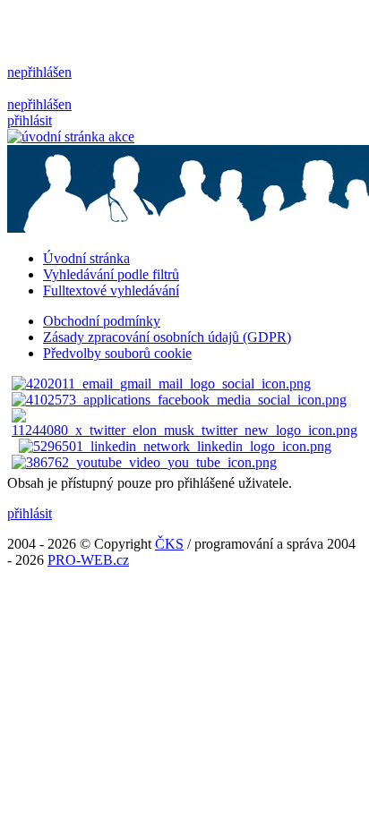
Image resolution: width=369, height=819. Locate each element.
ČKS (169, 543)
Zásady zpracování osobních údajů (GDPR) (167, 337)
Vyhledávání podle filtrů (111, 274)
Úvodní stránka (86, 258)
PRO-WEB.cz (88, 559)
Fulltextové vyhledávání (111, 290)
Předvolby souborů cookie (117, 353)
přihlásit (29, 120)
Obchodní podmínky (101, 320)
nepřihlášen (39, 72)
